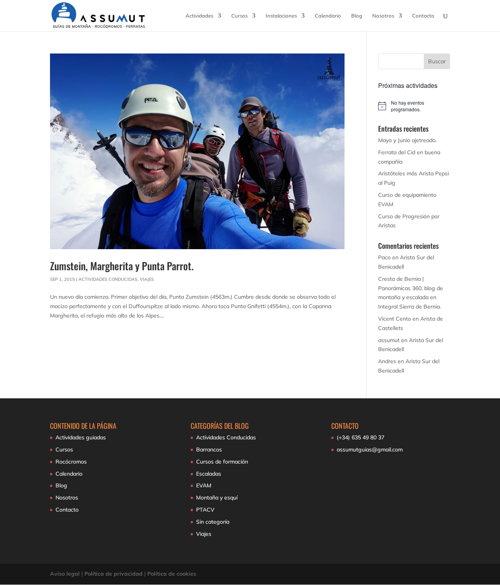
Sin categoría (212, 521)
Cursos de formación (222, 461)
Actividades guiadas (80, 437)
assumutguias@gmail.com (370, 449)
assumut (389, 340)
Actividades (199, 16)
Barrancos (209, 449)
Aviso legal (65, 573)
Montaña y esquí (217, 497)
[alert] (414, 106)
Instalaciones (281, 16)
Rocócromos (71, 461)
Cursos (239, 16)
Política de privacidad (113, 573)
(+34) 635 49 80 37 (360, 437)
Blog (356, 16)
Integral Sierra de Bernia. (409, 306)
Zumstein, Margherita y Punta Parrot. (122, 265)
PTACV (205, 509)
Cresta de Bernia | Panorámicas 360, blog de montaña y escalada (410, 288)
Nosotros (383, 16)
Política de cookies (171, 573)
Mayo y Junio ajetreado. (407, 140)
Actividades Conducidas (108, 279)
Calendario (328, 16)
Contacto (423, 16)
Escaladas (208, 473)
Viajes (147, 279)
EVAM (203, 485)
